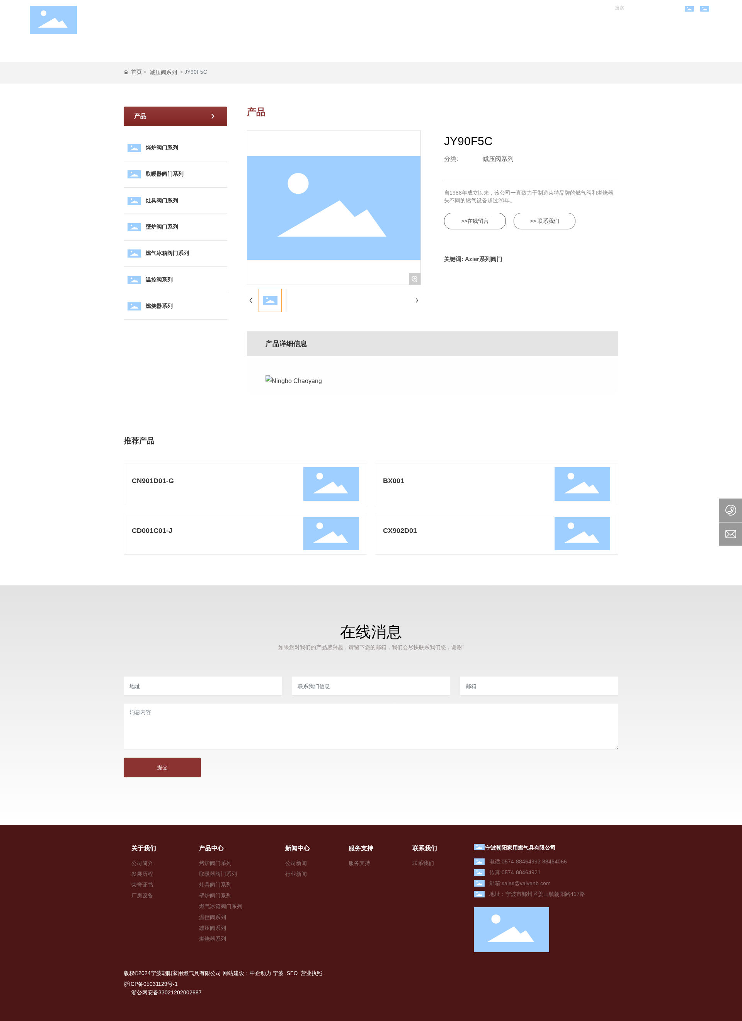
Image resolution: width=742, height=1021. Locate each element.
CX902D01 (400, 530)
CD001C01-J (152, 530)
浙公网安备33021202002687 (166, 992)
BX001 (393, 481)
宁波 (278, 973)
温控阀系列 (159, 279)
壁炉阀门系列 (162, 227)
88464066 (554, 861)
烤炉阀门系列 (162, 147)
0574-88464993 (521, 861)
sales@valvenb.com (526, 883)
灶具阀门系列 (162, 200)
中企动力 (260, 973)
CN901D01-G (153, 481)
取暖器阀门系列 (165, 174)
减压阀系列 (163, 72)
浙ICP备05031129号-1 (151, 984)
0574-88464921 (521, 872)
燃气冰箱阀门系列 (167, 253)
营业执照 (311, 973)
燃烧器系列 (159, 306)
